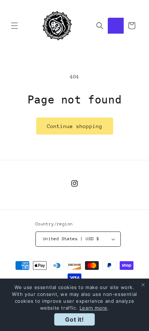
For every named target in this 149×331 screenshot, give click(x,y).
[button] (14, 26)
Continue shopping (74, 126)
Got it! (74, 319)
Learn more (93, 308)
